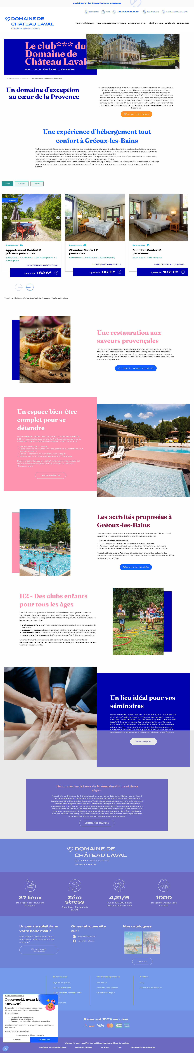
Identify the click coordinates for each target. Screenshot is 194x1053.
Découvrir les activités (136, 567)
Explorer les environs (97, 823)
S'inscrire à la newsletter (38, 950)
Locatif (37, 184)
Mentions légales (83, 1048)
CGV (120, 1048)
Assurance (101, 983)
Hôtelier (21, 184)
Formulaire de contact (151, 988)
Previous (5, 217)
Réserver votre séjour (136, 114)
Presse (56, 998)
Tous (7, 184)
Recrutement (59, 1003)
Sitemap (105, 1048)
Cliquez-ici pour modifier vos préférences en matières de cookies (97, 1043)
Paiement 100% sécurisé (106, 1019)
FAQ (142, 983)
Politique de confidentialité (52, 1048)
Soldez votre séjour (105, 993)
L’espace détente (50, 475)
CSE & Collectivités (62, 988)
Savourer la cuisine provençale (135, 368)
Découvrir (142, 961)
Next (58, 217)
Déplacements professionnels (67, 993)
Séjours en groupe (61, 983)
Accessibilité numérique (143, 1048)
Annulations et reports (107, 988)
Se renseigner (144, 741)
